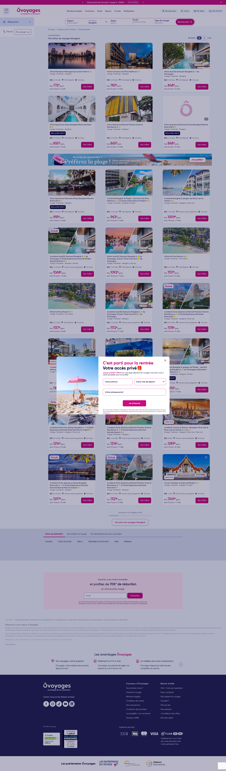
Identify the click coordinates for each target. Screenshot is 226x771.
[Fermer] (165, 360)
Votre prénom (111, 377)
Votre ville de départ (146, 377)
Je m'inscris (134, 403)
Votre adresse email (114, 387)
